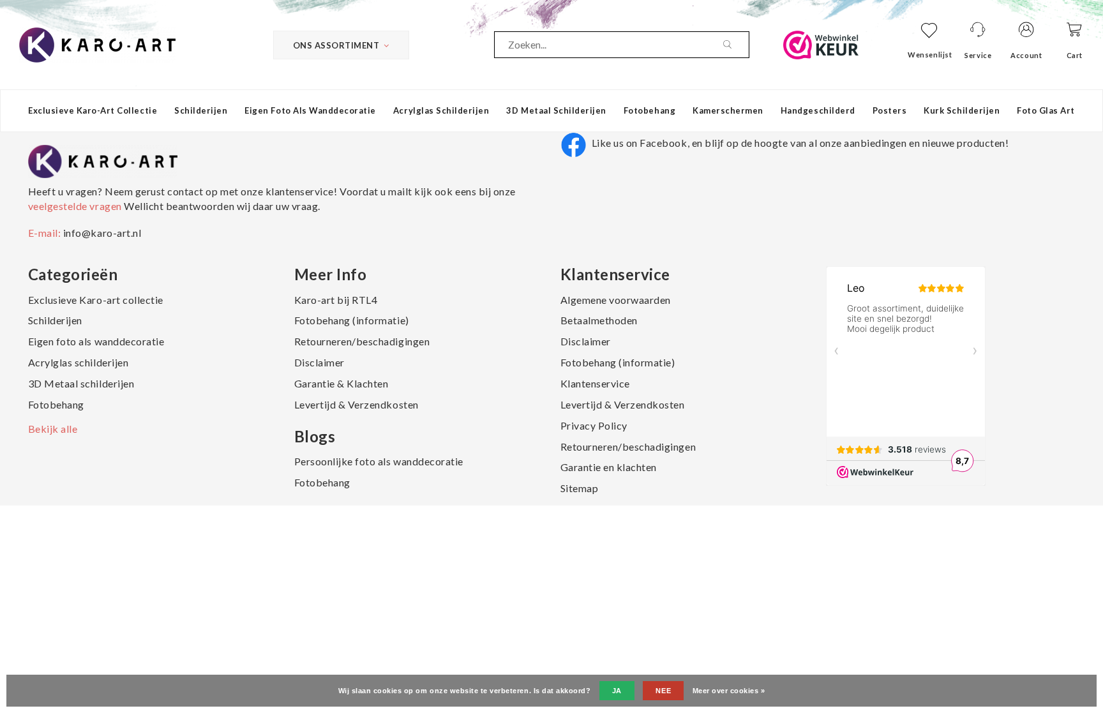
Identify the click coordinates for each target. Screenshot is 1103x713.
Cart (1075, 55)
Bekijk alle (53, 429)
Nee (663, 690)
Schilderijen (200, 110)
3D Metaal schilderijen (556, 110)
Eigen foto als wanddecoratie (310, 110)
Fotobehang (649, 110)
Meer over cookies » (729, 690)
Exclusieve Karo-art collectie (92, 110)
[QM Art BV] (97, 43)
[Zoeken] (736, 44)
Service (977, 55)
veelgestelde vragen (76, 206)
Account (1026, 55)
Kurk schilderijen (962, 110)
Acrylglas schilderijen (441, 110)
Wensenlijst (930, 54)
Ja (617, 690)
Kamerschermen (728, 110)
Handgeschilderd (818, 110)
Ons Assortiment (336, 45)
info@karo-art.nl (102, 233)
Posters (890, 110)
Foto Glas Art (1046, 110)
